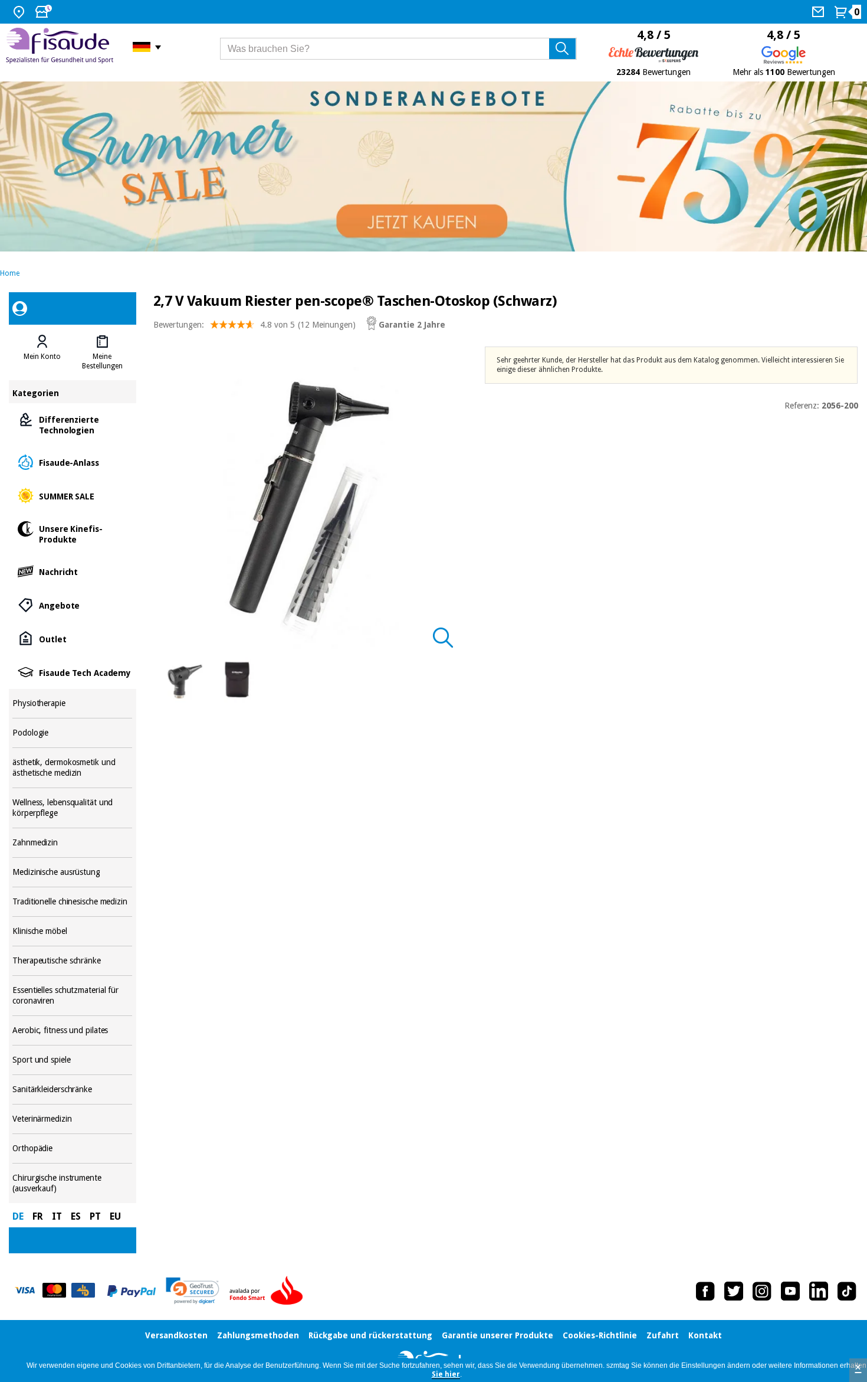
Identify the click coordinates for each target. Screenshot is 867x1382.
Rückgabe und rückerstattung (370, 1335)
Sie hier (446, 1374)
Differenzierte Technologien (72, 424)
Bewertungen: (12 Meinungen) (254, 324)
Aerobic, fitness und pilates (72, 1030)
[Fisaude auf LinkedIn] (818, 1291)
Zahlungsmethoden (258, 1335)
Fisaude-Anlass (72, 462)
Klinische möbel (72, 931)
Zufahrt (662, 1335)
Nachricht (72, 571)
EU (115, 1216)
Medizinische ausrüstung (72, 872)
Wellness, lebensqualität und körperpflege (72, 808)
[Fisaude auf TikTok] (847, 1291)
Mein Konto (42, 356)
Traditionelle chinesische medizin (72, 901)
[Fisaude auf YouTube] (790, 1291)
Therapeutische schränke (72, 960)
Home (9, 273)
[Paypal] (131, 1291)
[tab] (42, 352)
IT (57, 1216)
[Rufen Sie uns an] (819, 12)
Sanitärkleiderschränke (72, 1089)
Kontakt (705, 1335)
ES (76, 1216)
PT (95, 1216)
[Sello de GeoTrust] (192, 1291)
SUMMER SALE (72, 495)
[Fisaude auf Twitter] (733, 1291)
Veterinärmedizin (72, 1119)
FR (37, 1216)
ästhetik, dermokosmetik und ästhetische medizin (72, 768)
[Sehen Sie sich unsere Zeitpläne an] (45, 12)
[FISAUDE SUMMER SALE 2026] (433, 166)
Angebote (72, 605)
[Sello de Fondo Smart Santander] (268, 1291)
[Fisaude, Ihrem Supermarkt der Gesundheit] (60, 47)
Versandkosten (176, 1335)
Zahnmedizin (72, 842)
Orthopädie (72, 1148)
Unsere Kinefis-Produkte (72, 533)
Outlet (72, 638)
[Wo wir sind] (20, 12)
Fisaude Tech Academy (72, 672)
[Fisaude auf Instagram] (762, 1291)
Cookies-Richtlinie (600, 1335)
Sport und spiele (72, 1060)
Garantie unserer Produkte (497, 1335)
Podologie (72, 732)
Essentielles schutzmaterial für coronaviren (72, 995)
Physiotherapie (72, 703)
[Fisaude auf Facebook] (705, 1291)
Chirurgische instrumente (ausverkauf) (72, 1183)
